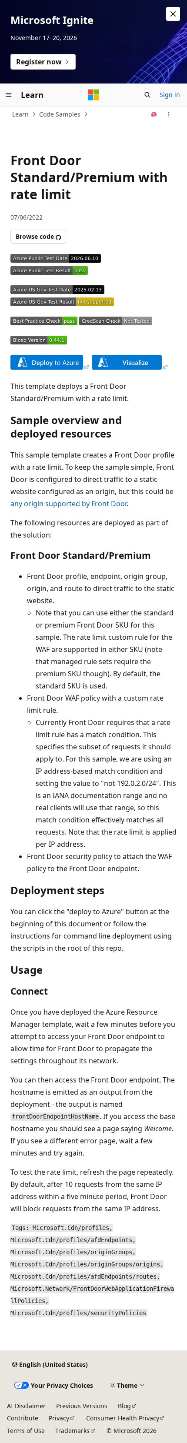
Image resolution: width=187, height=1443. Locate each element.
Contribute (22, 1418)
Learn (20, 114)
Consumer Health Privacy (122, 1418)
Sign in (170, 94)
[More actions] (169, 114)
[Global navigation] (8, 95)
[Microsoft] (93, 94)
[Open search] (147, 95)
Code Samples (59, 114)
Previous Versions (81, 1406)
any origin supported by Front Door (68, 503)
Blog (124, 1406)
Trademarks (72, 1430)
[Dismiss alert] (173, 14)
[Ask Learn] (154, 114)
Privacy (59, 1418)
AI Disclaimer (26, 1406)
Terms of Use (26, 1430)
